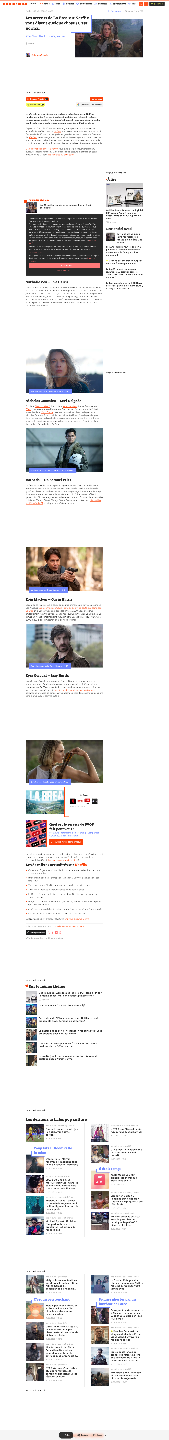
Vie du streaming (35, 938)
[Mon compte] (141, 4)
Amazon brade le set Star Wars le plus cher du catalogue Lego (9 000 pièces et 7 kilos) (125, 1221)
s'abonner (158, 4)
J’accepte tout (66, 265)
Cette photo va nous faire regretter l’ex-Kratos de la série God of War (129, 238)
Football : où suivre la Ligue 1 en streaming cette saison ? (62, 1132)
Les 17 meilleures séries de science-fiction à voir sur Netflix (66, 206)
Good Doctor (47, 412)
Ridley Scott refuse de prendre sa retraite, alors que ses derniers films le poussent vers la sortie (125, 1356)
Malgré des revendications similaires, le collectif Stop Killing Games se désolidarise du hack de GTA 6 (62, 1284)
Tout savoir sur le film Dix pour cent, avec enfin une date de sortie (60, 885)
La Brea (57, 131)
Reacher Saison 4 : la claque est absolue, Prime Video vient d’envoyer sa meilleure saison (126, 1335)
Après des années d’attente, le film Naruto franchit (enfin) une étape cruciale (65, 908)
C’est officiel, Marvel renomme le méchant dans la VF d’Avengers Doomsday (62, 1162)
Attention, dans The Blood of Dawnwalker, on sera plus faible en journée (126, 1375)
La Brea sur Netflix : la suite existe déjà (62, 1005)
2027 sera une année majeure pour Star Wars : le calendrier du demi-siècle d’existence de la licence (62, 1184)
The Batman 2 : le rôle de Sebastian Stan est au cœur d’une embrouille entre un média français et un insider (61, 1351)
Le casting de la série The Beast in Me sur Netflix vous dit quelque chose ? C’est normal (70, 1032)
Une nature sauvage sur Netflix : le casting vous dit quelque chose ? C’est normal (69, 1045)
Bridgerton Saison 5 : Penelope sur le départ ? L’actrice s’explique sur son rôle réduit (127, 1200)
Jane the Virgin (70, 406)
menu (33, 3)
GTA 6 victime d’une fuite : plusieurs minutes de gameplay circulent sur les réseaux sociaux (61, 1372)
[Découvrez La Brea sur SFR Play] (87, 803)
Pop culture (116, 11)
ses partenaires (35, 252)
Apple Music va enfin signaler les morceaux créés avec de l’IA (124, 1177)
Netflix (81, 864)
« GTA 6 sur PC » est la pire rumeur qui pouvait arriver (126, 1130)
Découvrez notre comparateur (66, 841)
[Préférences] (146, 4)
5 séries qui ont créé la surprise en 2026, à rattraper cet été (124, 262)
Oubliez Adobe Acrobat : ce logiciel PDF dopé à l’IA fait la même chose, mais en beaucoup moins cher (70, 994)
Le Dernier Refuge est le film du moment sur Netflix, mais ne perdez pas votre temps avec (127, 1284)
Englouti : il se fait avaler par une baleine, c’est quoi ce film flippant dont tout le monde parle (62, 1205)
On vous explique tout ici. (77, 918)
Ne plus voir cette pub (35, 92)
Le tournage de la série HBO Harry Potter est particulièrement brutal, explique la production (124, 286)
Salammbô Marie (40, 55)
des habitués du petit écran (61, 154)
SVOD (140, 11)
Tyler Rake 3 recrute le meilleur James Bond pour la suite (56, 889)
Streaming (130, 11)
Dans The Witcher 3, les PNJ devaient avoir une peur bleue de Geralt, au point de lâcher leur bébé (62, 1331)
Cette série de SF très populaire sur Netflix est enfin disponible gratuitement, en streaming (69, 1019)
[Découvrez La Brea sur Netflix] (73, 803)
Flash (28, 409)
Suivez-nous (97, 99)
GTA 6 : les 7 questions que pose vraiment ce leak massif (126, 1152)
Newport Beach (42, 406)
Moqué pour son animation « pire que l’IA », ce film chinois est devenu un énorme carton (61, 1310)
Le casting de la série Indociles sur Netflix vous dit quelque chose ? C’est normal (68, 1057)
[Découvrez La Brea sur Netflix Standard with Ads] (80, 803)
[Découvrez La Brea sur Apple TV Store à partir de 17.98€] (94, 803)
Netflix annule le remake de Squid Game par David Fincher (56, 913)
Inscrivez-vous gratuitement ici (63, 860)
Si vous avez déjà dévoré (42, 148)
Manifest (33, 137)
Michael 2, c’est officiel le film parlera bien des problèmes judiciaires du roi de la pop (61, 1225)
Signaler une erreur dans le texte (69, 926)
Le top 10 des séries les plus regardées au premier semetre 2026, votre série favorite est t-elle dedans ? (124, 273)
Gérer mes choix (64, 270)
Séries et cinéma (55, 938)
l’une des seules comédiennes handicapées (74, 689)
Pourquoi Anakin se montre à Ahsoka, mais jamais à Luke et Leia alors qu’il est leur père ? (127, 1314)
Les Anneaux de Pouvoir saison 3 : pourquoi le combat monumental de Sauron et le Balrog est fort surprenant (124, 250)
